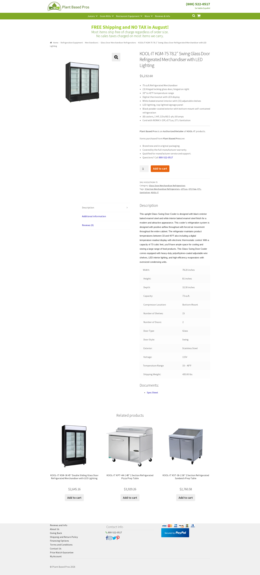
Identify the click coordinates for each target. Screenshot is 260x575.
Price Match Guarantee (61, 552)
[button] (116, 57)
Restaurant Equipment (128, 16)
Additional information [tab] (94, 216)
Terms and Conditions (61, 544)
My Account (56, 556)
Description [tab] (88, 207)
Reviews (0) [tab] (88, 225)
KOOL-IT (155, 192)
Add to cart (160, 168)
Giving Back (56, 533)
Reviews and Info (58, 525)
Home (55, 42)
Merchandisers (91, 42)
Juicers (91, 16)
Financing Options (59, 540)
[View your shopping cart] (201, 15)
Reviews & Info (162, 16)
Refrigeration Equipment (72, 42)
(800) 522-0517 (198, 4)
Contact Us (55, 548)
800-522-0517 (166, 157)
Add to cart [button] (74, 497)
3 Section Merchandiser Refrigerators (162, 189)
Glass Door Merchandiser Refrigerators (118, 42)
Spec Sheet (152, 392)
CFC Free (192, 189)
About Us (54, 529)
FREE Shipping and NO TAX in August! (130, 27)
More (147, 16)
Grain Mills (105, 16)
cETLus (184, 189)
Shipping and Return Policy (64, 536)
